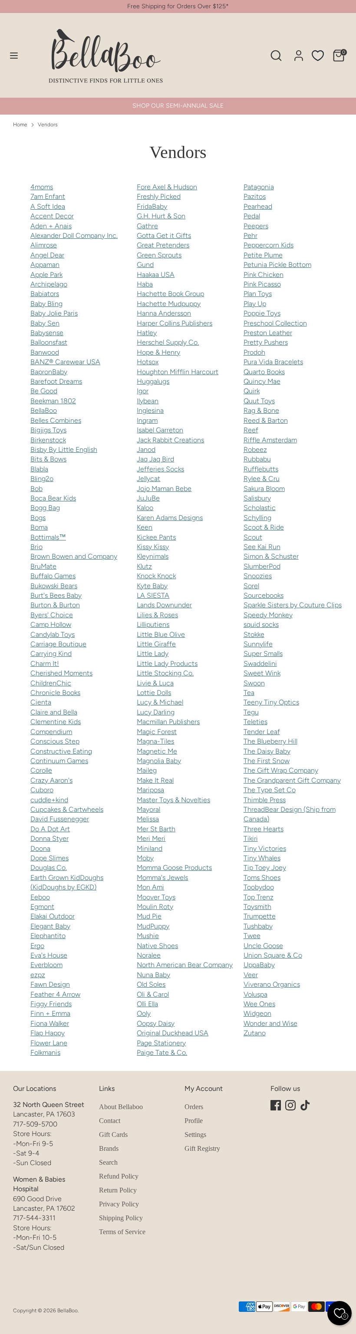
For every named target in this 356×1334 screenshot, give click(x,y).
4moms (41, 187)
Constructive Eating (61, 751)
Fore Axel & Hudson (167, 187)
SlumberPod (262, 566)
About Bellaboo (121, 1106)
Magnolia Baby (159, 761)
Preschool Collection (275, 323)
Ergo (37, 946)
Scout (253, 537)
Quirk (252, 391)
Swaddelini (260, 663)
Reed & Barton (266, 420)
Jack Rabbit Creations (170, 440)
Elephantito (48, 936)
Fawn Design (50, 984)
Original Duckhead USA (172, 1033)
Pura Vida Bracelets (273, 362)
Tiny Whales (262, 858)
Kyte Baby (152, 586)
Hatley (147, 333)
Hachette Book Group (170, 294)
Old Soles (151, 984)
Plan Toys (258, 294)
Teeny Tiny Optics (271, 702)
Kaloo (145, 508)
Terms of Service (122, 1231)
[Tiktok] (305, 1105)
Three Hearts (263, 829)
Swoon (254, 683)
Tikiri (251, 838)
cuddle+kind (49, 800)
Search (108, 1162)
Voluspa (255, 994)
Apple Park (46, 274)
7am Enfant (47, 196)
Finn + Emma (50, 1013)
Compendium (51, 732)
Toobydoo (259, 887)
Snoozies (258, 576)
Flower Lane (48, 1043)
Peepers (256, 226)
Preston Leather (268, 333)
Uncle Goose (263, 946)
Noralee (149, 955)
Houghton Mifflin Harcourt (177, 372)
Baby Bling (46, 304)
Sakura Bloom (264, 488)
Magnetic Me (157, 751)
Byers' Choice (51, 615)
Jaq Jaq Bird (155, 459)
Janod (146, 449)
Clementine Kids (55, 722)
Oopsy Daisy (156, 1023)
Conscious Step (54, 741)
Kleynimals (152, 556)
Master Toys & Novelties (173, 800)
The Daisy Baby (267, 751)
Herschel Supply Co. (168, 342)
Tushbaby (258, 926)
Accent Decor (52, 216)
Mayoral (148, 809)
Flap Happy (47, 1033)
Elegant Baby (50, 926)
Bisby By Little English (63, 449)
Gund (145, 264)
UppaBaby (259, 965)
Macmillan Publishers (168, 722)
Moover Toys (156, 897)
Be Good (43, 391)
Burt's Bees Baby (56, 595)
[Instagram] (290, 1105)
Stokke (254, 634)
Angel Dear (47, 255)
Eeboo (40, 897)
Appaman (44, 264)
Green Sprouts (159, 255)
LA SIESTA (153, 595)
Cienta (40, 702)
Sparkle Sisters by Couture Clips (293, 605)
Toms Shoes (262, 877)
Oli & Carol (153, 994)
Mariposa (150, 790)
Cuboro (41, 790)
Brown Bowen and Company (73, 556)
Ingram (147, 420)
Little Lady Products (167, 663)
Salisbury (257, 498)
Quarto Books (264, 372)
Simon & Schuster (271, 556)
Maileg (147, 770)
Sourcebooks (263, 595)
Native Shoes (157, 946)
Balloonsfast (48, 342)
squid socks (261, 624)
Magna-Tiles (155, 741)
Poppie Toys (262, 313)
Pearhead (258, 206)
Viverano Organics (272, 984)
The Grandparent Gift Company (292, 780)
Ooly (144, 1013)
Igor (142, 391)
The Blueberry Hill (270, 741)
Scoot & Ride (264, 527)
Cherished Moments (61, 673)
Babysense (46, 333)
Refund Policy (118, 1176)
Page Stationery (161, 1043)
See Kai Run (262, 547)
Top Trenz (259, 897)
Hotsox (147, 362)
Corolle (41, 770)
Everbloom (46, 965)
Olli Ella (147, 1004)
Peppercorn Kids (268, 245)
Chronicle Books (55, 692)
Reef (251, 430)
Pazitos (255, 196)
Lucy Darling (156, 712)
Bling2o (41, 478)
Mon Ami (150, 887)
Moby (145, 858)
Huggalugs (153, 381)
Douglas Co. (48, 867)
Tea (249, 692)
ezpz (37, 975)
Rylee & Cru (262, 478)
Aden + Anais (51, 226)
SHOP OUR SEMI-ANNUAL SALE (178, 105)
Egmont (42, 907)
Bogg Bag (45, 508)
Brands (109, 1148)
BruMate (43, 566)
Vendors (48, 125)
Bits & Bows (48, 459)
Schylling (257, 518)
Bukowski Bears (53, 586)
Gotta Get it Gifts (164, 235)
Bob (36, 488)
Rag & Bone (261, 410)
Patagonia (259, 187)
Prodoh (254, 352)
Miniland (149, 848)
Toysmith (257, 907)
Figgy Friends (51, 1004)
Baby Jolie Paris (54, 313)
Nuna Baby (153, 975)
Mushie (148, 936)
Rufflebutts (261, 469)
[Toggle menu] (14, 55)
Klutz (144, 566)
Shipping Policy (121, 1218)
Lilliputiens (153, 624)
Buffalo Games (53, 576)
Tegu (251, 712)
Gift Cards (113, 1134)
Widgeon (257, 1013)
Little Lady (152, 653)
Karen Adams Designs (170, 518)
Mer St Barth (156, 829)
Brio (36, 547)
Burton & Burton (55, 605)
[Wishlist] (317, 55)
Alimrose (43, 245)
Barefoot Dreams (56, 381)
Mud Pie (149, 916)
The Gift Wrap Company (281, 770)
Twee (252, 936)
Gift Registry (202, 1148)
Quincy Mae (262, 381)
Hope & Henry (158, 352)
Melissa (148, 819)
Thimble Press (265, 800)
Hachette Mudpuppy (169, 304)
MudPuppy (153, 926)
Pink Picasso (262, 284)
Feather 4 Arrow (55, 994)
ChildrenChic (50, 683)
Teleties (255, 722)
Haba (145, 284)
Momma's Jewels (162, 877)
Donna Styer (49, 838)
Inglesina (150, 410)
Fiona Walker (49, 1023)
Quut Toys (259, 401)
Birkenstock (48, 440)
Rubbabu (257, 459)
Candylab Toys (52, 634)
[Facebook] (275, 1105)
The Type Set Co (270, 790)
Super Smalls (263, 653)
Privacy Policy (119, 1204)
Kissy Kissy (153, 547)
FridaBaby (152, 206)
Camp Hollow (50, 624)
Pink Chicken (263, 274)
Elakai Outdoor (52, 916)
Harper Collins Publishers (174, 323)
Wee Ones (259, 1004)
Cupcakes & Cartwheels (66, 809)
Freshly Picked (159, 196)
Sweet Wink (262, 673)
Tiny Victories (265, 848)
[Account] (298, 51)
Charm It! (44, 663)
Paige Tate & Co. (162, 1052)
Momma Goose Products (174, 867)
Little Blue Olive (161, 634)
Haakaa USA (156, 274)
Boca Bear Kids (53, 498)
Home (20, 125)
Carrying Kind (51, 653)
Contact (109, 1120)
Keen (144, 527)
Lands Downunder (164, 605)
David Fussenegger (59, 819)
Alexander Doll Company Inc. (74, 235)
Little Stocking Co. (165, 673)
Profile (194, 1120)
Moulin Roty (155, 907)
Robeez (255, 449)
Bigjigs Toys (48, 430)
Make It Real (155, 780)
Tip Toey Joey (265, 867)
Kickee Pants (156, 537)
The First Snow (267, 761)
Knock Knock (156, 576)
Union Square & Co (273, 955)
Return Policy (118, 1190)
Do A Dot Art (50, 829)
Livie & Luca (155, 683)
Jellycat (148, 478)
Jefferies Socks (160, 469)
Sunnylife (258, 644)
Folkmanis (45, 1052)
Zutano (255, 1033)
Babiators (44, 294)
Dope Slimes (49, 858)
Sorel (251, 586)
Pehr (250, 235)
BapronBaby (48, 372)
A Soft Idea (47, 206)
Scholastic (260, 508)
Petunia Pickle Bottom (277, 264)
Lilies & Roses (157, 615)
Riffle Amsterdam (270, 440)
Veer (251, 975)
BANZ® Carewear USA (65, 362)
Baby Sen (44, 323)
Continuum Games (59, 761)
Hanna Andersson (164, 313)
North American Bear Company (185, 965)
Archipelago (48, 284)
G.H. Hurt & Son (161, 216)
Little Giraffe (156, 644)
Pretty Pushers (266, 342)
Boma (39, 527)
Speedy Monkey (268, 615)
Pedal (252, 216)
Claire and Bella (53, 712)
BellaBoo (43, 410)
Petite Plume (263, 255)
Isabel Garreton (160, 430)
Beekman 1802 (53, 401)
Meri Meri (151, 838)
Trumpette (260, 916)
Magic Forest (157, 732)
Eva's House (48, 955)
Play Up (255, 304)
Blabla (39, 469)
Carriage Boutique (58, 644)
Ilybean (147, 401)
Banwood (44, 352)
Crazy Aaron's (51, 780)
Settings (195, 1134)
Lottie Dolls (154, 692)
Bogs (38, 518)
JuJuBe (148, 498)
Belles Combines (55, 420)
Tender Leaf (262, 732)
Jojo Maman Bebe (164, 488)
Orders (194, 1106)
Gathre (147, 226)
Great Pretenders (163, 245)
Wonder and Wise (270, 1023)
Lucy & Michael (160, 702)
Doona (40, 848)
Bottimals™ (48, 537)
